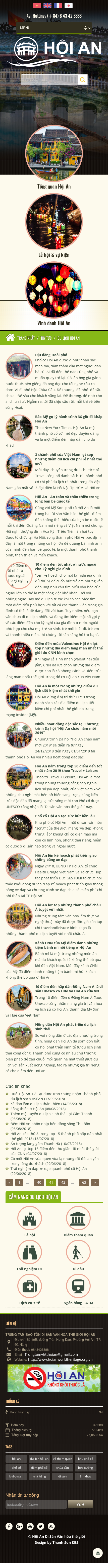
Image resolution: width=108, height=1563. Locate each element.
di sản (62, 1476)
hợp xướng (85, 1467)
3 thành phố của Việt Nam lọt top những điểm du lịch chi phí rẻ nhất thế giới (68, 459)
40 (39, 1182)
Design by (56, 1542)
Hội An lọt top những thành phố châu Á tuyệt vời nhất (68, 907)
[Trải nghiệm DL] (30, 1256)
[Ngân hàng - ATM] (78, 1290)
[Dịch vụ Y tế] (30, 1290)
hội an (16, 1459)
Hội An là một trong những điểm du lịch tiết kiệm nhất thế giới (66, 688)
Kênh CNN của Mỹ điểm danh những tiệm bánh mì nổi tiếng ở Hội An (66, 945)
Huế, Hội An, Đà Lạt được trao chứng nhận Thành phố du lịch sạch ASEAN (55, 1096)
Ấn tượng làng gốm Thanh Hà (46, 1143)
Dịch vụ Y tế (29, 1302)
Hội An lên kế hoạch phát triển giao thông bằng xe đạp (66, 857)
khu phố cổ (85, 1459)
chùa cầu (62, 1467)
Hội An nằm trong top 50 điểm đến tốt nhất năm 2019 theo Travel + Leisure (68, 768)
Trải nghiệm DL (30, 1268)
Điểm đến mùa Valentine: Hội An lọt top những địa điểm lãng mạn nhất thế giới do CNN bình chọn (69, 648)
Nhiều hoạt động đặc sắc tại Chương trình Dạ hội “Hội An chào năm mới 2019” (66, 728)
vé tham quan (62, 1459)
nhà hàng (39, 1476)
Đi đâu (78, 1268)
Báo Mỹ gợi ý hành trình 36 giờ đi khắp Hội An (68, 418)
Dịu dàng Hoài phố (51, 354)
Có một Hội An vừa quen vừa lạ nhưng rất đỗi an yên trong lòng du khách (55, 1161)
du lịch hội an (39, 1459)
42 (63, 1182)
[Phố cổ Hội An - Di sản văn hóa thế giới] (54, 51)
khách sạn (16, 1476)
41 (51, 1182)
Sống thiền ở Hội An (38, 1108)
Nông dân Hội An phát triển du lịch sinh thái (65, 1026)
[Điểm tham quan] (78, 1222)
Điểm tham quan (78, 1235)
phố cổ (16, 1467)
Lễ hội (29, 1235)
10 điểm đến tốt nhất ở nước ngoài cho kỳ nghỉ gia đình (65, 566)
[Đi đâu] (78, 1256)
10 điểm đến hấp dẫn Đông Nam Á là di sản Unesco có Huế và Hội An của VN (69, 988)
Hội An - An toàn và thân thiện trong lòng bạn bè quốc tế (67, 499)
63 (84, 1182)
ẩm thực (85, 1476)
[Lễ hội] (30, 1222)
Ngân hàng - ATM (78, 1302)
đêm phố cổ (39, 1467)
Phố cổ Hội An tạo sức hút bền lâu (65, 816)
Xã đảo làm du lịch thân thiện (46, 1103)
